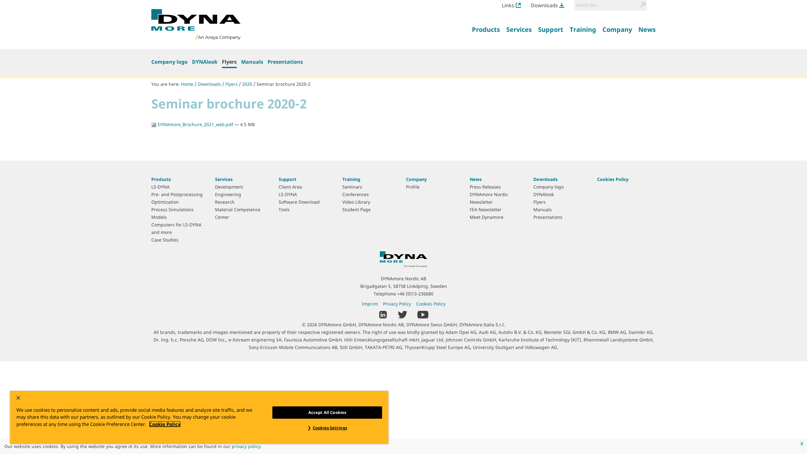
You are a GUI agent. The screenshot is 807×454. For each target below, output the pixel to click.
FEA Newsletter (486, 209)
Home (187, 84)
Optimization (165, 202)
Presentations (285, 61)
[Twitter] (402, 314)
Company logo (169, 61)
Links (508, 5)
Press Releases (485, 187)
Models (159, 217)
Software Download (299, 202)
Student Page (356, 209)
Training (351, 179)
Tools (284, 209)
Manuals (252, 61)
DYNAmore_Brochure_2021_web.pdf (195, 124)
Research (225, 202)
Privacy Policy (397, 304)
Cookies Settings (330, 428)
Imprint (370, 304)
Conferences (355, 194)
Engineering (228, 194)
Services (224, 179)
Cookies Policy (613, 179)
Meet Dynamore (486, 217)
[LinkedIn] (383, 314)
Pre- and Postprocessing (177, 194)
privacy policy (246, 446)
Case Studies (164, 240)
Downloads (544, 5)
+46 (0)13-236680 (415, 294)
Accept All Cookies (327, 412)
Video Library (356, 202)
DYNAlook (205, 61)
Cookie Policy (165, 424)
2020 (247, 84)
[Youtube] (422, 314)
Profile (413, 187)
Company (416, 179)
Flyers (229, 61)
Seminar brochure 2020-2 (284, 84)
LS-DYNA (160, 187)
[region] (199, 417)
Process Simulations (172, 209)
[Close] (18, 398)
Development (229, 187)
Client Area (290, 187)
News (476, 179)
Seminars (352, 187)
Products (161, 179)
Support (287, 179)
